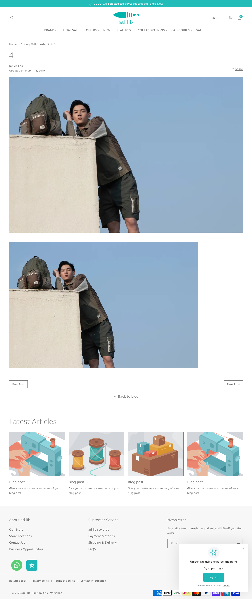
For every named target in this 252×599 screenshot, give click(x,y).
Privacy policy (40, 580)
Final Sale (71, 30)
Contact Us (17, 542)
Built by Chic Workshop (47, 593)
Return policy (17, 580)
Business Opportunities (26, 549)
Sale (199, 30)
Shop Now (156, 3)
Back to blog (128, 396)
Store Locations (20, 536)
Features (124, 30)
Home (13, 44)
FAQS (92, 549)
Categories (180, 30)
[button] (12, 18)
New (106, 30)
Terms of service (64, 580)
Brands (50, 30)
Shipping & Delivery (102, 542)
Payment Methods (101, 536)
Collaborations (151, 30)
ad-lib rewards (98, 529)
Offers (91, 30)
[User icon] (230, 18)
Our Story (16, 529)
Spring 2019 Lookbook (35, 44)
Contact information (93, 580)
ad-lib (26, 592)
